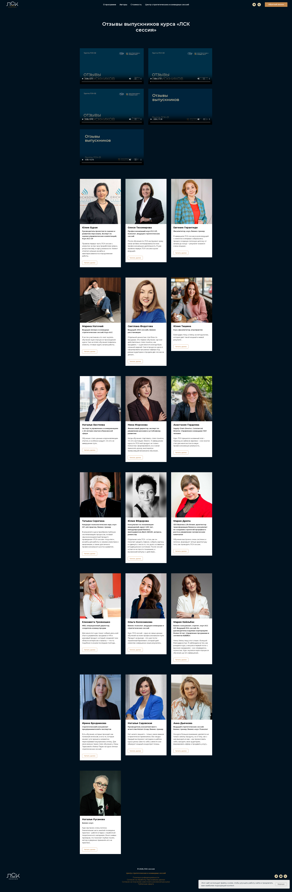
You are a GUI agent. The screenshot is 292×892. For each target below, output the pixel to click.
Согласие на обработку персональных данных (146, 880)
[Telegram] (276, 877)
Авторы (123, 5)
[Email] (281, 877)
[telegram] (254, 4)
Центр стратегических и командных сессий (167, 5)
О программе (109, 5)
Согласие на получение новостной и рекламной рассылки (146, 882)
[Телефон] (259, 4)
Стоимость (136, 5)
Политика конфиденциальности (146, 877)
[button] (276, 4)
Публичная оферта (146, 884)
